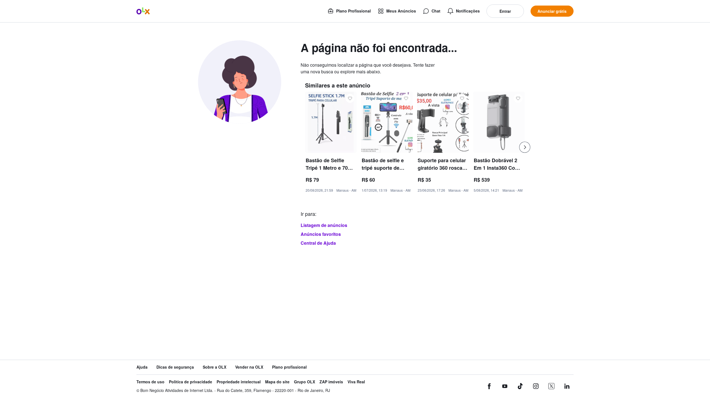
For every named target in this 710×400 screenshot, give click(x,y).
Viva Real (356, 381)
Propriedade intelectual (239, 381)
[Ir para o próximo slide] (524, 147)
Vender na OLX (249, 367)
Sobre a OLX (214, 367)
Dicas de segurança (175, 367)
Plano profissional (289, 367)
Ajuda (142, 367)
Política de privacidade (190, 381)
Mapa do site (277, 381)
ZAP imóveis (331, 381)
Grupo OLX (304, 381)
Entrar (505, 11)
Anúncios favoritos (321, 234)
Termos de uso (150, 381)
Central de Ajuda (318, 243)
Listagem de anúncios (324, 225)
